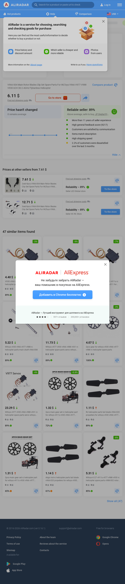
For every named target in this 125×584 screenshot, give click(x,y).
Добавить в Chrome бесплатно (60, 294)
